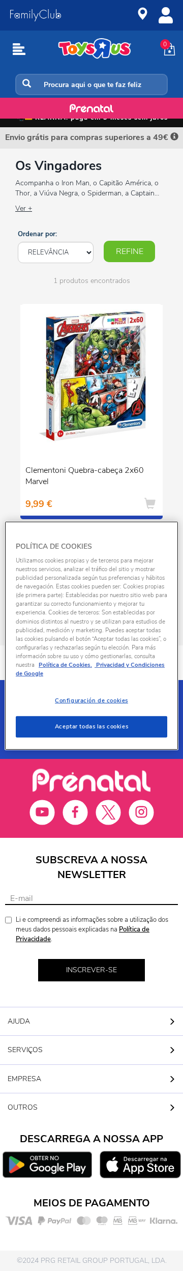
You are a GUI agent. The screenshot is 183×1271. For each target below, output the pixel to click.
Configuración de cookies (91, 700)
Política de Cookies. (65, 665)
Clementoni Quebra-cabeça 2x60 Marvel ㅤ (84, 476)
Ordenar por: (37, 234)
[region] (91, 635)
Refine (129, 251)
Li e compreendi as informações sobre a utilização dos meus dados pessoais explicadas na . (92, 929)
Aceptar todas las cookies (91, 726)
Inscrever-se (91, 970)
